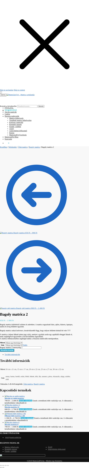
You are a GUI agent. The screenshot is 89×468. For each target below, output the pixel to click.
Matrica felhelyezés (12, 447)
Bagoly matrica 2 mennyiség (10, 347)
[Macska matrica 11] (12, 405)
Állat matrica (22, 147)
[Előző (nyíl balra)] (1, 467)
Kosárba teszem (7, 350)
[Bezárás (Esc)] (8, 465)
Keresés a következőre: (8, 106)
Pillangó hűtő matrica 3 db (15, 416)
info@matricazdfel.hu (13, 437)
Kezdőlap (3, 147)
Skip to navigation (6, 90)
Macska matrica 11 (12, 407)
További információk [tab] (12, 355)
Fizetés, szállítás (10, 451)
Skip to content (19, 90)
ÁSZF (50, 447)
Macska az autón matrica (14, 398)
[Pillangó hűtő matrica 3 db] (15, 414)
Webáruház (12, 147)
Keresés (41, 106)
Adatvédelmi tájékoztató (56, 449)
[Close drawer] (1, 92)
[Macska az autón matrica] (15, 396)
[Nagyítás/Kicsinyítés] (1, 465)
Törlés (25, 345)
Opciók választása (25, 401)
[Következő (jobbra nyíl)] (3, 467)
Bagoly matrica (34, 147)
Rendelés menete (11, 449)
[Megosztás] (5, 465)
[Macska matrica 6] (12, 422)
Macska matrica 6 (11, 424)
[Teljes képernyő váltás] (3, 465)
